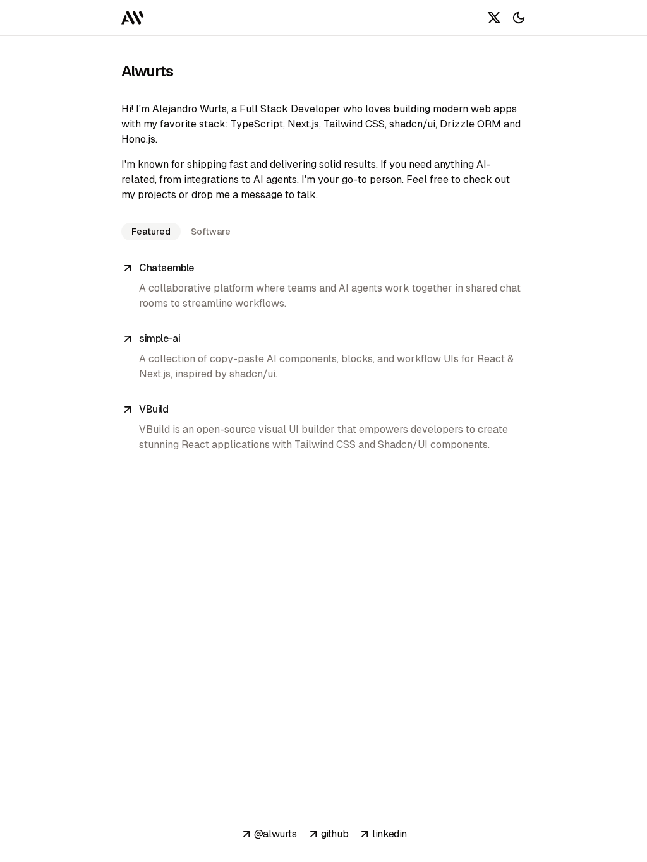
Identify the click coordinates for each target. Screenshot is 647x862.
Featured (151, 231)
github (335, 834)
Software (211, 231)
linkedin (389, 834)
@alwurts (275, 834)
